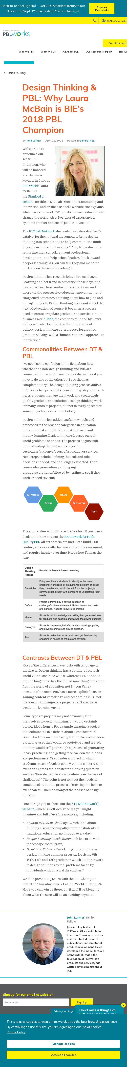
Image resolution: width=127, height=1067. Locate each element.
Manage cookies (63, 1043)
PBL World (30, 186)
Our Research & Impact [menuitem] (99, 52)
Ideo (50, 319)
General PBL (86, 140)
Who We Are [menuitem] (26, 52)
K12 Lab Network (42, 231)
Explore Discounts (102, 8)
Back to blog (17, 73)
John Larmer (33, 140)
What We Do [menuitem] (48, 52)
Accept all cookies (63, 1055)
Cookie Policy (16, 1032)
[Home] (16, 33)
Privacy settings (63, 1011)
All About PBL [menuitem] (71, 52)
